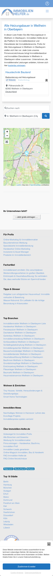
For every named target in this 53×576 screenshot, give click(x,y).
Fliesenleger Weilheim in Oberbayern (19, 369)
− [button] (7, 135)
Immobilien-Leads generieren (16, 449)
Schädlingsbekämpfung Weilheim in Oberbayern (24, 344)
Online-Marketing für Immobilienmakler (20, 239)
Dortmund (7, 499)
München (7, 487)
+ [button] (7, 131)
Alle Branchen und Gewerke (15, 437)
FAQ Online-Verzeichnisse (15, 458)
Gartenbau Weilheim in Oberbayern (19, 335)
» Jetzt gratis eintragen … (26, 216)
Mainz (6, 496)
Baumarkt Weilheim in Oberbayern (18, 372)
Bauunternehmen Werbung (15, 242)
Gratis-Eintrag (23, 80)
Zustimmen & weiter (26, 566)
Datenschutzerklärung (33, 572)
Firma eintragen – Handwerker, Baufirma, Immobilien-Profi (21, 445)
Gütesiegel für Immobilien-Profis (17, 433)
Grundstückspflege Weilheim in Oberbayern (22, 363)
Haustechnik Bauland (18, 72)
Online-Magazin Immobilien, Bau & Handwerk (23, 452)
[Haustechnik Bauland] (26, 153)
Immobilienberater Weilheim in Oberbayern (22, 354)
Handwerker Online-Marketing (16, 248)
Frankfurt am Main (11, 503)
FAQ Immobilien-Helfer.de (14, 455)
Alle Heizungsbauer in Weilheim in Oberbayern (25, 27)
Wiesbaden (8, 524)
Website (12, 80)
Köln (5, 518)
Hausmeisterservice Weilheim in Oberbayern (23, 375)
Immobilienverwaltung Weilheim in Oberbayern (24, 338)
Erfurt (5, 493)
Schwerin (7, 509)
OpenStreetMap (35, 185)
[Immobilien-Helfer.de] (17, 12)
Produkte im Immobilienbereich (17, 254)
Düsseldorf (8, 515)
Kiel (5, 506)
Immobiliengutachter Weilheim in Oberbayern (23, 347)
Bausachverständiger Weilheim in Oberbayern (23, 350)
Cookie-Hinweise (17, 572)
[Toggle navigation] (47, 3)
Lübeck (6, 527)
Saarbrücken (9, 512)
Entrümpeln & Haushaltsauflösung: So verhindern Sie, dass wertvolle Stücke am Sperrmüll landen (25, 278)
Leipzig (6, 521)
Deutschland (11, 91)
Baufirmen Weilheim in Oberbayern (19, 360)
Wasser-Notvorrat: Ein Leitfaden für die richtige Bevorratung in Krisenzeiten (23, 302)
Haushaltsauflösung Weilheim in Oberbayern (23, 357)
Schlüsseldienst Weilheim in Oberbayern (21, 341)
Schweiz (30, 469)
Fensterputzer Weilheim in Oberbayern (20, 329)
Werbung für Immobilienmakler (17, 440)
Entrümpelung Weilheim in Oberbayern (20, 366)
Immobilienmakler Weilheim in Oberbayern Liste (24, 323)
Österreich (8, 469)
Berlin (5, 481)
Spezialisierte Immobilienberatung (18, 245)
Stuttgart (7, 490)
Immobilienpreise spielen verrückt (18, 418)
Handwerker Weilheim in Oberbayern (19, 326)
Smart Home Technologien (15, 396)
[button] (49, 544)
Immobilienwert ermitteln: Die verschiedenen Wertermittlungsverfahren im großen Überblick (23, 271)
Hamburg (7, 484)
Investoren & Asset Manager (16, 251)
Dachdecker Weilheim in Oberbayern (19, 332)
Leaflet (18, 185)
